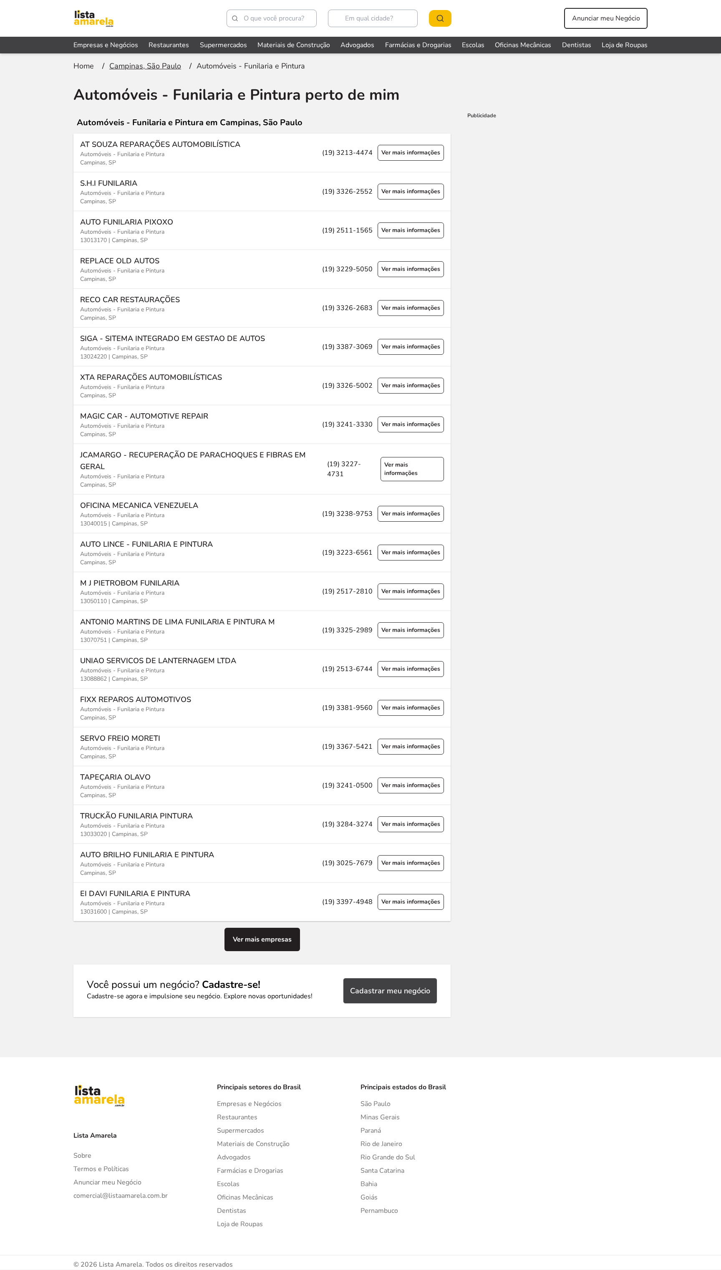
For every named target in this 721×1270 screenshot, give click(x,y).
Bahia (368, 1184)
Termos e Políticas (101, 1169)
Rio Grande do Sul (387, 1157)
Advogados (357, 45)
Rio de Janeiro (381, 1144)
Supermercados (223, 45)
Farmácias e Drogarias (418, 45)
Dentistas (576, 45)
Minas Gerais (380, 1117)
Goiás (369, 1197)
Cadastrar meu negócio (390, 991)
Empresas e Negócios (105, 45)
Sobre (82, 1155)
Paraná (370, 1130)
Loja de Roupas (625, 45)
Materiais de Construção (293, 45)
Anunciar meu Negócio (606, 18)
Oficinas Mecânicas (523, 45)
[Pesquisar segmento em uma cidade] (440, 18)
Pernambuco (379, 1210)
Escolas (473, 45)
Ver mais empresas (262, 939)
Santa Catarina (382, 1170)
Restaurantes (169, 45)
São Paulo (375, 1103)
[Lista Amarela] (93, 18)
